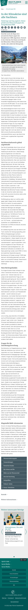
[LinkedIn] (5, 27)
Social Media (6, 564)
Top (24, 560)
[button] (25, 62)
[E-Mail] (21, 27)
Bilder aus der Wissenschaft (11, 473)
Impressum (11, 598)
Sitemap (4, 598)
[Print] (24, 27)
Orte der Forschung (9, 476)
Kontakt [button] (4, 494)
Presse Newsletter (14, 573)
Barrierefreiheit (15, 602)
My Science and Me (9, 469)
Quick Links (6, 561)
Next (26, 532)
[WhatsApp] (15, 27)
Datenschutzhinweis (20, 598)
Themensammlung (14, 581)
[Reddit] (9, 27)
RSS (14, 585)
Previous (2, 532)
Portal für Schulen (9, 465)
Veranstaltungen (8, 462)
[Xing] (18, 27)
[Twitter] (12, 27)
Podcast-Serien (8, 484)
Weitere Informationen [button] (8, 499)
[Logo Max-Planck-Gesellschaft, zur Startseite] (12, 3)
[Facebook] (2, 27)
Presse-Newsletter (9, 487)
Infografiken (7, 480)
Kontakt (14, 570)
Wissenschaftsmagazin (10, 458)
